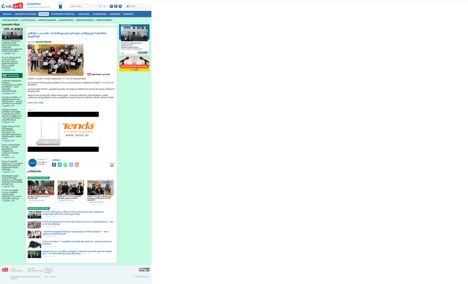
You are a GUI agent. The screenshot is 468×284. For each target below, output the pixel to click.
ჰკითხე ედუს (83, 14)
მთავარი (7, 14)
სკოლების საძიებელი (47, 20)
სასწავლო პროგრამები (25, 14)
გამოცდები (115, 14)
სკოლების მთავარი (11, 20)
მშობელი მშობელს (104, 20)
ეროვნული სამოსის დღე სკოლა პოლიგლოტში (39, 197)
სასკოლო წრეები (66, 20)
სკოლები (43, 14)
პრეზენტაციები (100, 14)
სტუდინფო (128, 14)
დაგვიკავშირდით (33, 277)
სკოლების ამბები (29, 20)
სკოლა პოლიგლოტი (36, 200)
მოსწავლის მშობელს (85, 20)
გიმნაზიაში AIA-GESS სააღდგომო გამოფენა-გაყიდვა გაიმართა (69, 197)
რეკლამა (31, 110)
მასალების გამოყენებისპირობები (48, 271)
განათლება (34, 4)
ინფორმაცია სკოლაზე (101, 74)
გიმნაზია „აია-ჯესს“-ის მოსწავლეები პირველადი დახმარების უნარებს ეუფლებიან (99, 198)
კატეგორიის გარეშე (66, 200)
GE (100, 6)
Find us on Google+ (50, 277)
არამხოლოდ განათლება (34, 8)
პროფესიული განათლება (63, 14)
